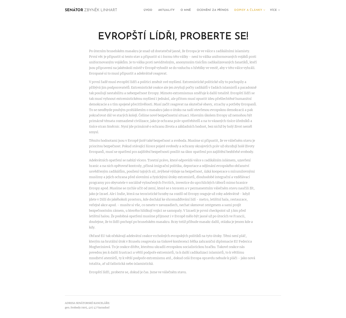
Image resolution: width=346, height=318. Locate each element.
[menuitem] (149, 10)
